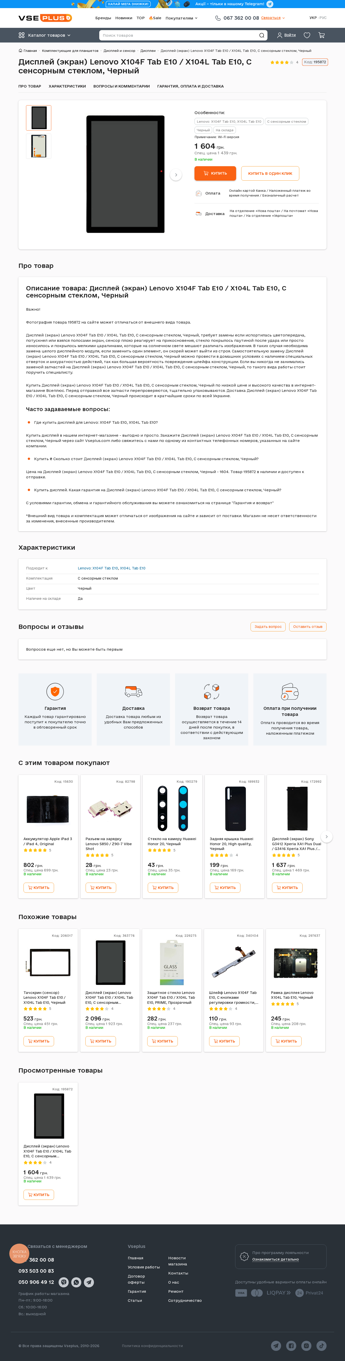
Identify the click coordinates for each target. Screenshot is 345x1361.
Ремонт (176, 1291)
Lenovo (84, 568)
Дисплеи (148, 50)
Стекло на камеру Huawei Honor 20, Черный (172, 841)
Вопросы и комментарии (121, 86)
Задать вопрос (268, 627)
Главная (30, 50)
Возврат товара (211, 708)
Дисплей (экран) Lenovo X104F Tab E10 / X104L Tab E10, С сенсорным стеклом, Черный (109, 998)
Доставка (215, 213)
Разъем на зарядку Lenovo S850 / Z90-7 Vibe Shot (109, 844)
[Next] (176, 175)
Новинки (123, 18)
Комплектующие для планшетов (70, 50)
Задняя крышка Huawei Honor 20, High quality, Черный (231, 844)
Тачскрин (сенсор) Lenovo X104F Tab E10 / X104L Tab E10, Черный (44, 998)
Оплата (212, 193)
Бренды (103, 18)
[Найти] (261, 35)
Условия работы (144, 1267)
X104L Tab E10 (132, 568)
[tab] (38, 118)
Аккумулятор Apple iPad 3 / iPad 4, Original (47, 841)
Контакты (178, 1273)
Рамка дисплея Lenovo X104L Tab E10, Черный (292, 995)
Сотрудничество (185, 1300)
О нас (173, 1282)
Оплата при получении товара (289, 711)
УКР (313, 18)
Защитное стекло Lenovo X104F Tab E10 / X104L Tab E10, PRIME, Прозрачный (171, 998)
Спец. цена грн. (215, 153)
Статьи (135, 1300)
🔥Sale (155, 18)
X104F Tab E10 (105, 568)
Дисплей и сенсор (119, 50)
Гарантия (55, 708)
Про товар (29, 86)
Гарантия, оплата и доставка (190, 86)
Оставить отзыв (308, 627)
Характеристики (67, 86)
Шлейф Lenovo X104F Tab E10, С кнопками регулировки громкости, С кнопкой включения (233, 998)
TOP (140, 18)
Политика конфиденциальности (152, 1346)
